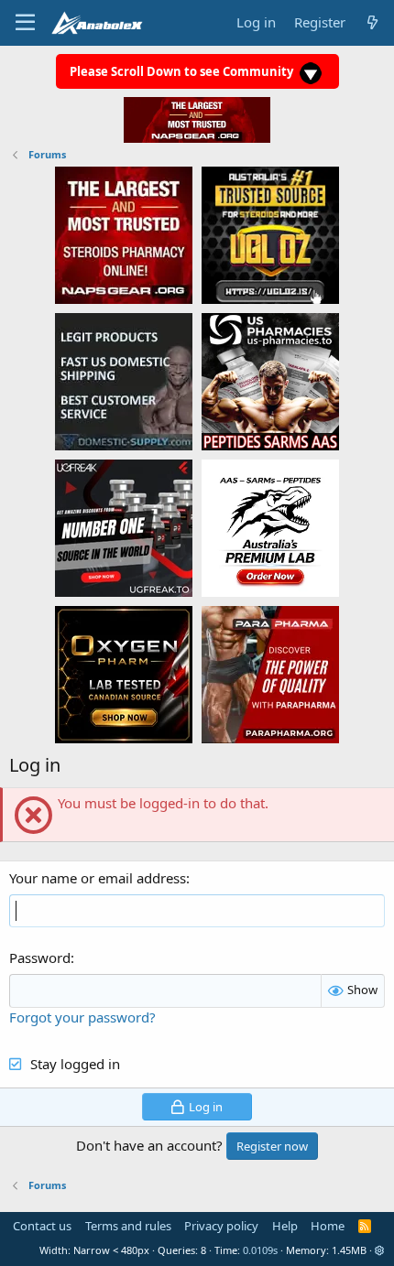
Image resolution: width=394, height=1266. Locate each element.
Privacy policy (221, 1225)
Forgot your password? (82, 1017)
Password (40, 957)
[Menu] (25, 23)
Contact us (42, 1225)
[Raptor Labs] (270, 527)
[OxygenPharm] (123, 674)
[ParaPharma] (270, 674)
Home (328, 1225)
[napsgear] (123, 234)
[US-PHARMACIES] (270, 381)
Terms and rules (128, 1225)
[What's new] (372, 22)
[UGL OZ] (270, 234)
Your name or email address (97, 878)
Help (285, 1225)
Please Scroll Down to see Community (183, 71)
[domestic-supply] (123, 381)
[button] (380, 1250)
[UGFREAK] (123, 527)
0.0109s (260, 1250)
